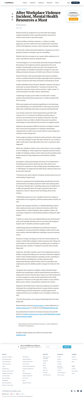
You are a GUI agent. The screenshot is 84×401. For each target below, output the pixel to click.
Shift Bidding (5, 380)
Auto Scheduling (6, 378)
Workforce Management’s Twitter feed (35, 314)
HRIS (24, 371)
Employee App (5, 368)
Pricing (56, 2)
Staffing (45, 368)
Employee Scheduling (7, 356)
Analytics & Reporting (27, 375)
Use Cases (32, 2)
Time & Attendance (6, 361)
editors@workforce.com (50, 308)
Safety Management (6, 382)
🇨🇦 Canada (13, 394)
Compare (59, 364)
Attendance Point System (8, 371)
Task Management (27, 373)
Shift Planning (26, 356)
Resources (49, 2)
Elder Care (45, 370)
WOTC (24, 380)
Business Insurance (38, 305)
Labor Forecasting (6, 364)
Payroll (3, 366)
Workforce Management (23, 308)
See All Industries (47, 375)
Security (59, 370)
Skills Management (27, 359)
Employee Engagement (28, 368)
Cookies (74, 368)
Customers (41, 2)
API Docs (59, 361)
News (73, 361)
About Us (74, 356)
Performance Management (29, 366)
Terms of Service (28, 396)
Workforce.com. (21, 335)
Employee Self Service (28, 361)
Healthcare (45, 360)
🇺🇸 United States (5, 394)
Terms (73, 373)
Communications (6, 375)
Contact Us (74, 359)
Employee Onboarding (7, 373)
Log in (68, 2)
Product (25, 2)
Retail (44, 365)
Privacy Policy (75, 371)
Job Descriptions (61, 372)
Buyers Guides (60, 375)
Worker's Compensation (7, 385)
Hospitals (45, 372)
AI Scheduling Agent (6, 359)
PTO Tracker (25, 378)
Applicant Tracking (27, 382)
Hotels (44, 363)
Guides (59, 359)
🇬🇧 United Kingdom (20, 394)
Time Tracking (26, 364)
